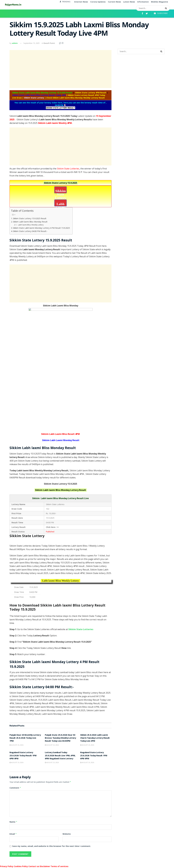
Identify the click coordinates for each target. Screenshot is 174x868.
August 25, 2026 (17, 745)
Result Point (49, 43)
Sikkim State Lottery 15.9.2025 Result (29, 218)
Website (67, 834)
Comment (15, 787)
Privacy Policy (6, 866)
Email (13, 834)
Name (13, 822)
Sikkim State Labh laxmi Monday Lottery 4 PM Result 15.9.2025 (41, 228)
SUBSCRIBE (162, 13)
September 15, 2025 (31, 43)
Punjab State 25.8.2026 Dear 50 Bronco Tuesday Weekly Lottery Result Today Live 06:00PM (60, 738)
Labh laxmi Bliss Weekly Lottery (30, 225)
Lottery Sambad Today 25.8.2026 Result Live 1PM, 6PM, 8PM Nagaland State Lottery (60, 756)
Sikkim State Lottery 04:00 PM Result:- (30, 231)
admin (15, 43)
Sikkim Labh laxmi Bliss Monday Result (30, 221)
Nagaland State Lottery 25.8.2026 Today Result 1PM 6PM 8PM (23, 756)
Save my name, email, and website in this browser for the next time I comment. (51, 846)
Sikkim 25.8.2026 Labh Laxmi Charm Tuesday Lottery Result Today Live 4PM (95, 738)
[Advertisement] (60, 69)
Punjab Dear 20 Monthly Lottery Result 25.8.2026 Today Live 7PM (25, 738)
